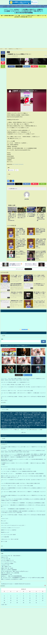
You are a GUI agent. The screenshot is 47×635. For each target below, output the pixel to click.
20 (10, 600)
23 (29, 600)
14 (17, 598)
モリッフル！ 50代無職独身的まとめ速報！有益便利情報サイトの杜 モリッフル (17, 508)
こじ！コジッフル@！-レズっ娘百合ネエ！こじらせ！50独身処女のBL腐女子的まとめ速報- (18, 471)
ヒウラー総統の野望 (5, 536)
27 (10, 602)
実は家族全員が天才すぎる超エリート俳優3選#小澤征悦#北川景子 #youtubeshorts (15, 583)
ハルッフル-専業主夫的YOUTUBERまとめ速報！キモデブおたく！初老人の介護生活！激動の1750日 (20, 483)
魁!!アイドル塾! (4, 541)
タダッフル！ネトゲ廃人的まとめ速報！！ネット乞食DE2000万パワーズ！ (15, 382)
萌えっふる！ (3, 520)
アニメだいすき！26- (5, 558)
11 (42, 595)
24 (36, 600)
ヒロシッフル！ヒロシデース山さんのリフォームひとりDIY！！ (13, 525)
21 (17, 600)
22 (23, 600)
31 (36, 602)
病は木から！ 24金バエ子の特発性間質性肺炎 (11, 576)
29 (23, 602)
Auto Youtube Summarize (17, 164)
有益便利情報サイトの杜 (6, 574)
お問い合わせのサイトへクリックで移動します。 (10, 429)
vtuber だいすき (4, 557)
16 (29, 598)
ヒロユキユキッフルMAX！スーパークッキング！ (10, 527)
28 (17, 602)
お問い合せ (23, 432)
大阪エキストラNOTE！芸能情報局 (9, 569)
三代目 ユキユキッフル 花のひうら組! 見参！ (10, 539)
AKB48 (8, 225)
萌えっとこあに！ (4, 400)
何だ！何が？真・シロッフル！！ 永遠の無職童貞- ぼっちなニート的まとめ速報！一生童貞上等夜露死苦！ (22, 473)
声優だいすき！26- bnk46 (7, 568)
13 (10, 598)
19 (4, 600)
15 (23, 598)
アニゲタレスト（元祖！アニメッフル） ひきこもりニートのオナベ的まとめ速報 (17, 390)
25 (42, 600)
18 (42, 598)
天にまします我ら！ (5, 523)
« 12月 (2, 604)
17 (36, 598)
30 (29, 602)
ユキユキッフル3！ (4, 518)
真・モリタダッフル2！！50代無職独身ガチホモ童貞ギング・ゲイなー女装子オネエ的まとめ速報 (22, 577)
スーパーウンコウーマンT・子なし (8, 561)
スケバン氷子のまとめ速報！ (7, 563)
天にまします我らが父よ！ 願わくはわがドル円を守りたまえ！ (15, 571)
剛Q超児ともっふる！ (5, 532)
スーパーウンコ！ (4, 466)
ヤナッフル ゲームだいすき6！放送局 (8, 534)
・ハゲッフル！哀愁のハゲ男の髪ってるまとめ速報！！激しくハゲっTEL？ (15, 384)
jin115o (27, 199)
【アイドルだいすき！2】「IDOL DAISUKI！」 (11, 555)
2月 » (6, 604)
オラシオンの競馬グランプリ (7, 560)
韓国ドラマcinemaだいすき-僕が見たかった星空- (12, 579)
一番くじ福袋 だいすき (6, 566)
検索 (2, 339)
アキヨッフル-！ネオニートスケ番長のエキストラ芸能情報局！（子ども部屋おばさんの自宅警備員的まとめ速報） (23, 502)
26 (4, 602)
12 (4, 598)
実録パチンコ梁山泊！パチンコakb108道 (10, 572)
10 (36, 595)
